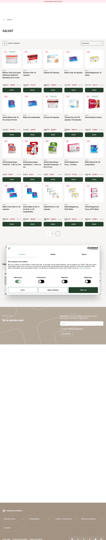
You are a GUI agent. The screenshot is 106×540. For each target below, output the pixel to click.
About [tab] (84, 254)
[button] (40, 518)
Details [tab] (53, 254)
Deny (23, 290)
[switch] (41, 281)
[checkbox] (61, 329)
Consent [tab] (22, 254)
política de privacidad (76, 329)
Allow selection (53, 290)
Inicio (4, 20)
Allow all (83, 290)
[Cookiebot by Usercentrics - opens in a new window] (89, 248)
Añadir (12, 90)
